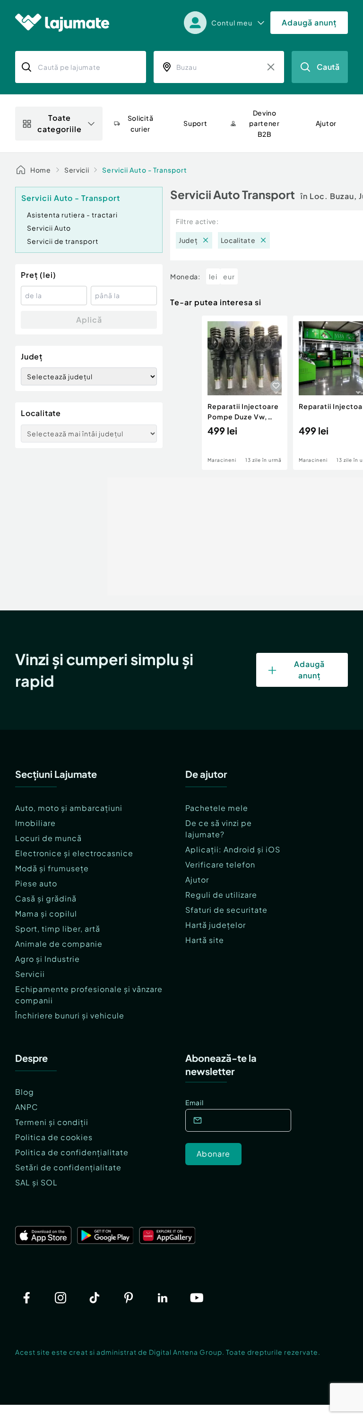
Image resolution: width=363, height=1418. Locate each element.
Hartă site (204, 940)
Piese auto (36, 883)
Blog (24, 1092)
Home (40, 170)
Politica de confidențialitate (72, 1152)
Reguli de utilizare (221, 895)
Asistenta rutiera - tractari (72, 214)
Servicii (76, 170)
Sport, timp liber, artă (57, 929)
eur (229, 276)
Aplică (89, 320)
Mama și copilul (46, 913)
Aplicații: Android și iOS (232, 849)
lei (213, 276)
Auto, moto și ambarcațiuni (68, 808)
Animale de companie (59, 944)
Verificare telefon (220, 864)
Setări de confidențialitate (68, 1167)
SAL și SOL (36, 1182)
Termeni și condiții (51, 1122)
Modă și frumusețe (52, 868)
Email (194, 1102)
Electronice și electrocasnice (74, 853)
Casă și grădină (46, 898)
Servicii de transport (62, 241)
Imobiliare (35, 823)
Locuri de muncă (48, 838)
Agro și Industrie (47, 959)
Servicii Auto (49, 228)
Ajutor (197, 879)
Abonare (213, 1154)
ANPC (26, 1107)
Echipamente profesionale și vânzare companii (89, 994)
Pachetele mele (216, 808)
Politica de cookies (54, 1137)
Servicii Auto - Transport (144, 170)
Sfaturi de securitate (226, 910)
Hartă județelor (215, 925)
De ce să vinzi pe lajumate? (218, 828)
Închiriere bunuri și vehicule (69, 1015)
